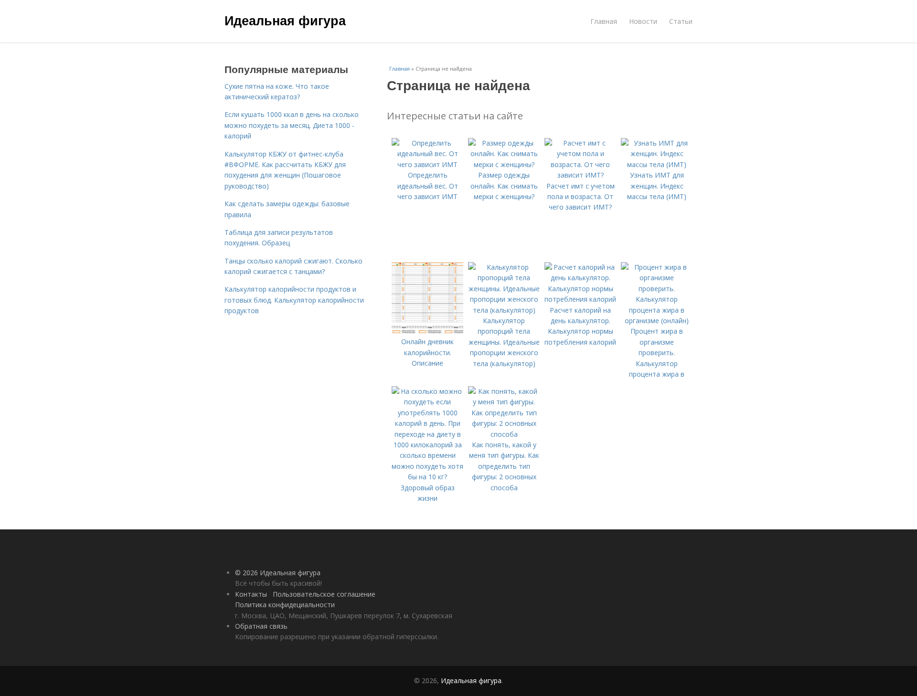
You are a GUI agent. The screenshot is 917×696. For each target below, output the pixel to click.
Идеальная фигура (285, 20)
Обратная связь (261, 626)
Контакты (251, 594)
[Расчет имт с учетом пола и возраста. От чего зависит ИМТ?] (580, 174)
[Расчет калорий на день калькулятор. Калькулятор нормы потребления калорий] (580, 299)
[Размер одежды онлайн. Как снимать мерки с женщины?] (504, 164)
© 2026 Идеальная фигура (277, 572)
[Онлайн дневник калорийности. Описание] (427, 331)
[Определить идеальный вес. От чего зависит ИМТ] (427, 164)
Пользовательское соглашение (324, 594)
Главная (603, 21)
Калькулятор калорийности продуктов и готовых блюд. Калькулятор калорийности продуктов (294, 300)
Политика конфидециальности (285, 604)
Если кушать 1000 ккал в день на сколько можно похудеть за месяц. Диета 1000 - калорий (291, 125)
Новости (643, 21)
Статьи (681, 21)
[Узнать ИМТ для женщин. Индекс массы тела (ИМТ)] (657, 164)
